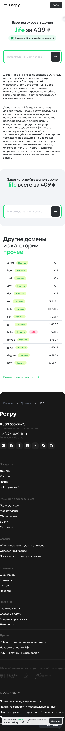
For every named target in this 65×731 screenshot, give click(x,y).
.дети (10, 285)
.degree (11, 355)
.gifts (10, 324)
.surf (9, 278)
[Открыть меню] (5, 5)
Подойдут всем (9, 505)
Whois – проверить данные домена (22, 545)
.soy (9, 316)
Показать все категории (18, 377)
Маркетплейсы (9, 510)
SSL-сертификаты (11, 487)
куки (20, 719)
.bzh (9, 309)
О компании (8, 574)
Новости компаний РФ (14, 647)
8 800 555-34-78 (13, 424)
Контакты (6, 580)
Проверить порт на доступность (20, 556)
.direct (10, 262)
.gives (10, 347)
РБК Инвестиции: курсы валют (19, 652)
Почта (4, 481)
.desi (9, 293)
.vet (9, 301)
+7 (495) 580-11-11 (13, 434)
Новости (5, 590)
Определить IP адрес (13, 550)
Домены (5, 470)
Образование (8, 516)
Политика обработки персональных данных (28, 706)
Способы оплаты (11, 613)
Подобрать (55, 57)
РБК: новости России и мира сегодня (23, 642)
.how (9, 362)
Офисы (4, 585)
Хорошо (55, 720)
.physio (11, 339)
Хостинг (5, 476)
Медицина (7, 527)
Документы (7, 624)
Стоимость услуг (10, 608)
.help (9, 332)
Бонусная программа (13, 619)
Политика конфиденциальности (20, 701)
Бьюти (4, 521)
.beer (10, 270)
